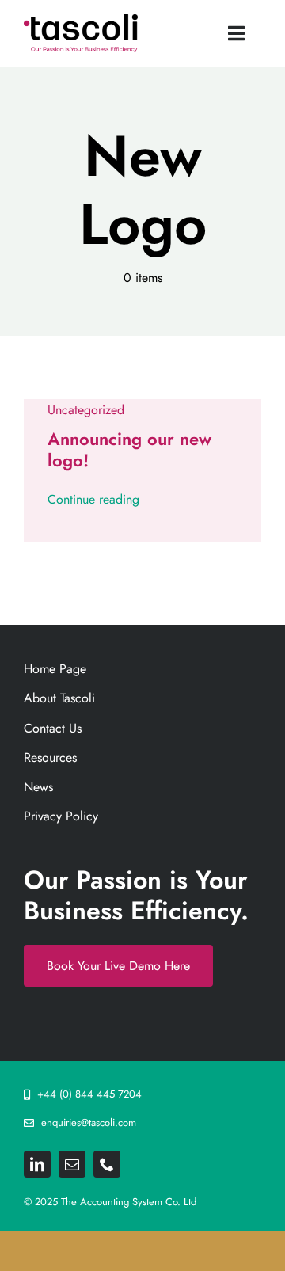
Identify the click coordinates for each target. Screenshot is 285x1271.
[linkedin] (37, 1164)
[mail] (72, 1164)
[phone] (106, 1164)
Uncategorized (86, 410)
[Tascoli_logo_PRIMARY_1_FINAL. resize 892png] (81, 20)
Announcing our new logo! (129, 449)
